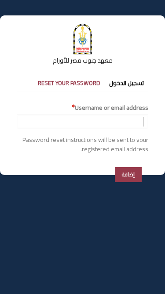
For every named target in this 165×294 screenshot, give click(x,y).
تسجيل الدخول (126, 83)
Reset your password (69, 83)
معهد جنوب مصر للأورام (83, 60)
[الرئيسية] (82, 27)
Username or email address (111, 107)
